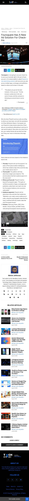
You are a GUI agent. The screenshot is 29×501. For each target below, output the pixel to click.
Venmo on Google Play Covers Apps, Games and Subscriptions (19, 382)
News (19, 31)
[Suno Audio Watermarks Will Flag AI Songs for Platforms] (5, 405)
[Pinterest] (24, 291)
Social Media (19, 238)
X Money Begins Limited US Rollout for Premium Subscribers (19, 425)
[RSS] (12, 479)
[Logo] (14, 458)
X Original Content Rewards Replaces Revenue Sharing (18, 361)
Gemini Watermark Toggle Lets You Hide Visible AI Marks (18, 339)
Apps (11, 28)
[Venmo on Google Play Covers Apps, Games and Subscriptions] (5, 383)
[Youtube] (18, 297)
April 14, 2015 (16, 114)
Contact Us (20, 486)
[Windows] (10, 297)
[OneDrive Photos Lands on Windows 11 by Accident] (5, 373)
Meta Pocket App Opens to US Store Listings (19, 309)
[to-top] (27, 498)
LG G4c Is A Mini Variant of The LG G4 (6, 257)
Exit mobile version (14, 499)
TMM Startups (4, 31)
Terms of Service (10, 489)
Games (6, 28)
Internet (10, 236)
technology (15, 240)
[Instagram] (16, 291)
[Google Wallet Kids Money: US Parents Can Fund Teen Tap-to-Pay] (5, 394)
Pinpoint (19, 236)
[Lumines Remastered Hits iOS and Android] (5, 331)
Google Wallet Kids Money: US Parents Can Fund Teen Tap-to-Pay (19, 393)
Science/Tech (12, 238)
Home (2, 28)
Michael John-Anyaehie (17, 312)
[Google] (20, 70)
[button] (3, 2)
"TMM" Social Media (12, 31)
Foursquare (9, 232)
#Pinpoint (10, 109)
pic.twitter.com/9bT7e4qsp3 (9, 110)
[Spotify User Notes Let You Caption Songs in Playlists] (5, 416)
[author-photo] (14, 273)
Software (4, 240)
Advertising (8, 234)
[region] (14, 17)
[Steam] (16, 294)
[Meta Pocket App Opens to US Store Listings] (5, 311)
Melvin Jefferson (6, 43)
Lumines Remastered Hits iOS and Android (18, 329)
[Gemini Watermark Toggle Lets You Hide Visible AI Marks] (5, 340)
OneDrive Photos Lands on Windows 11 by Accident (19, 372)
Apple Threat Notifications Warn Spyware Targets (18, 350)
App (19, 234)
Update (20, 240)
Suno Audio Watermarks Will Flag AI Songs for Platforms (19, 404)
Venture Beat (8, 229)
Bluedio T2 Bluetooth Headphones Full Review (22, 258)
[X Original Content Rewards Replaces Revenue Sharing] (5, 362)
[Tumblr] (20, 294)
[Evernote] (4, 291)
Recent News (23, 31)
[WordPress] (14, 297)
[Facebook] (5, 70)
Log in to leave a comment (14, 445)
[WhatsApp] (12, 70)
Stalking (9, 240)
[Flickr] (12, 291)
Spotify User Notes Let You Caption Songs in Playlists (19, 415)
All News (14, 234)
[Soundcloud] (8, 294)
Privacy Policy (19, 489)
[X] (9, 70)
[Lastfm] (20, 291)
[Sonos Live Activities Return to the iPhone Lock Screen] (5, 320)
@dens (17, 109)
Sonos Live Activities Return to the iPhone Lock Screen (18, 319)
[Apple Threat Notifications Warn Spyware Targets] (5, 351)
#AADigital (22, 109)
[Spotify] (12, 294)
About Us (13, 486)
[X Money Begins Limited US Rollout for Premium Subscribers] (5, 427)
